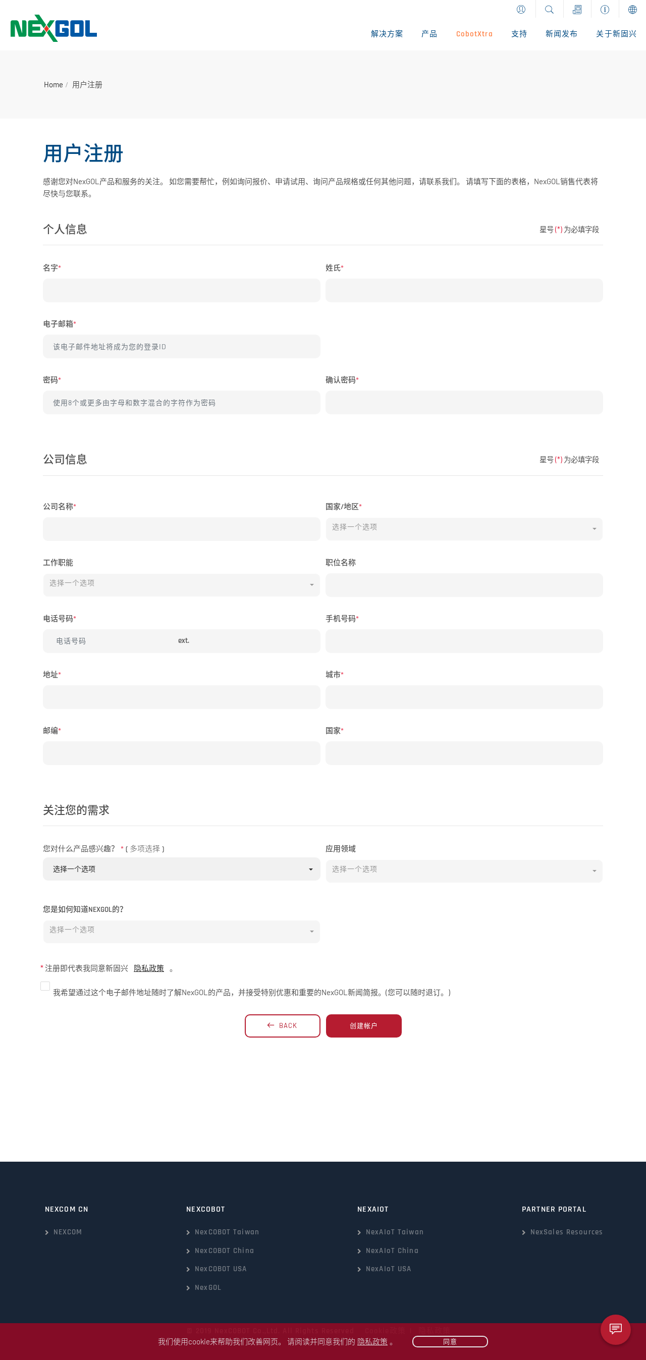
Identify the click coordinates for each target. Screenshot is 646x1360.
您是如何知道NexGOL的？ (85, 909)
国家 (335, 731)
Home (53, 84)
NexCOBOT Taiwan (227, 1232)
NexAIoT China (392, 1251)
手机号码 (342, 619)
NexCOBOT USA (221, 1269)
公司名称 (59, 507)
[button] (464, 529)
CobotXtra (474, 34)
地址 (52, 675)
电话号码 (59, 619)
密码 (52, 380)
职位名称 (341, 563)
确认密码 (342, 380)
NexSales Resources (566, 1232)
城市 (335, 675)
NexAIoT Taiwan (395, 1232)
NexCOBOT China (224, 1251)
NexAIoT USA (388, 1269)
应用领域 (341, 849)
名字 (52, 268)
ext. (183, 640)
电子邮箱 (59, 324)
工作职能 (58, 563)
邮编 (52, 731)
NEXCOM (68, 1232)
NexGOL (208, 1287)
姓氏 (335, 268)
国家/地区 (344, 507)
